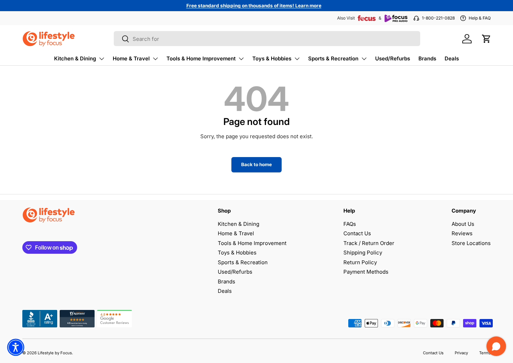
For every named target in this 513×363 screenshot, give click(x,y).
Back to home (256, 164)
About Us (463, 224)
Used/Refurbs (392, 58)
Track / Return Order (368, 243)
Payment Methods (365, 271)
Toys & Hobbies (271, 58)
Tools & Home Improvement (201, 58)
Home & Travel (131, 58)
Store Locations (471, 243)
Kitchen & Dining (75, 58)
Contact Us (357, 233)
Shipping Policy (362, 252)
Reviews (462, 233)
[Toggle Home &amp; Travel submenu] (155, 58)
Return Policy (360, 262)
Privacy (461, 352)
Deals (452, 58)
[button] (486, 38)
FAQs (349, 224)
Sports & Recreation (333, 58)
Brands (427, 58)
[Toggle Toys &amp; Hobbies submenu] (297, 58)
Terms (485, 352)
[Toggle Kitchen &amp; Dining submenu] (101, 58)
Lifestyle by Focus (55, 352)
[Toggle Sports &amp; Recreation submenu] (364, 58)
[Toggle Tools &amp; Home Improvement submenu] (241, 58)
